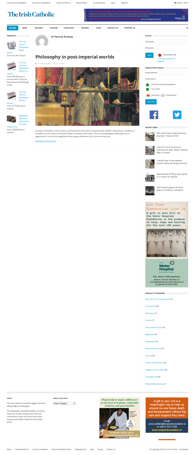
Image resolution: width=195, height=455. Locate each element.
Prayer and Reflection (154, 362)
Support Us (129, 28)
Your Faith (69, 28)
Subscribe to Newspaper (16, 3)
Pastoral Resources (153, 348)
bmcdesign (183, 449)
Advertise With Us (63, 3)
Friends (148, 320)
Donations (149, 313)
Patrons (148, 355)
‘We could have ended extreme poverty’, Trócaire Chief (171, 134)
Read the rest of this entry (45, 141)
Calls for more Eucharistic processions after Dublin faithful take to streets (172, 150)
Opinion (39, 28)
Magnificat (149, 334)
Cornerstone (150, 306)
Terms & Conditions (40, 449)
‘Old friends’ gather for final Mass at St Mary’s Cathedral (170, 188)
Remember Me (170, 54)
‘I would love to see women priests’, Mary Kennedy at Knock (172, 162)
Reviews (85, 28)
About (9, 449)
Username (149, 41)
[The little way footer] (119, 437)
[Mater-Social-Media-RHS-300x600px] (166, 286)
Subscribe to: (150, 79)
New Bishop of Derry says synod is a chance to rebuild (172, 175)
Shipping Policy (81, 449)
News (24, 28)
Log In (113, 3)
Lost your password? (166, 58)
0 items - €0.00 (182, 3)
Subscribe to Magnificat (41, 3)
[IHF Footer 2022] (167, 439)
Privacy (100, 449)
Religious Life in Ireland (155, 369)
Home (13, 28)
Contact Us (112, 28)
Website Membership (154, 384)
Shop (98, 28)
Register (124, 3)
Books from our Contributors (157, 299)
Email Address (151, 72)
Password (149, 48)
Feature (54, 28)
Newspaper (150, 341)
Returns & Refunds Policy (61, 449)
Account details (99, 3)
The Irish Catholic (171, 449)
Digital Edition (81, 3)
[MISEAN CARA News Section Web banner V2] (136, 21)
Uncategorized (151, 376)
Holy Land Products (153, 327)
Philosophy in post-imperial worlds (74, 57)
